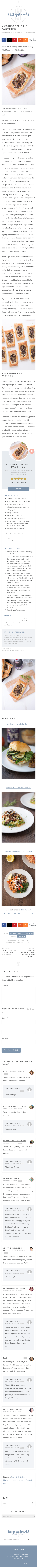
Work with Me (18, 1559)
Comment (6, 985)
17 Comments (10, 942)
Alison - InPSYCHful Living (14, 1288)
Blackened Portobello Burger (18, 724)
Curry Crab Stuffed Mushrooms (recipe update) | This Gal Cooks (17, 1480)
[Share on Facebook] (4, 40)
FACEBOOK (7, 913)
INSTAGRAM (26, 910)
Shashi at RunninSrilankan (14, 1141)
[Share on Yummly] (20, 40)
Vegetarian (21, 936)
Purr (29, 1563)
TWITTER (16, 913)
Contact (25, 1554)
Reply (6, 1074)
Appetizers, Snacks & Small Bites (21, 933)
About (16, 1554)
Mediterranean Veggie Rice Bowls (18, 851)
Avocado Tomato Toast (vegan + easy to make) (28, 952)
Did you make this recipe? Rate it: (13, 1009)
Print (18, 489)
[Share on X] (9, 40)
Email (4, 1028)
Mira (5, 1358)
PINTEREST (29, 913)
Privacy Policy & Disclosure (18, 1556)
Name (5, 1018)
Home (9, 1554)
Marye (6, 1072)
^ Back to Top (18, 1550)
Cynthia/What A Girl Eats (14, 1106)
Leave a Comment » (24, 942)
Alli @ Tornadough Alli (13, 1409)
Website (5, 1038)
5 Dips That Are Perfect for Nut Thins (9, 951)
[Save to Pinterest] (14, 40)
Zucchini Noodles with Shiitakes (18, 788)
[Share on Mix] (25, 40)
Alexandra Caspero (11, 1178)
